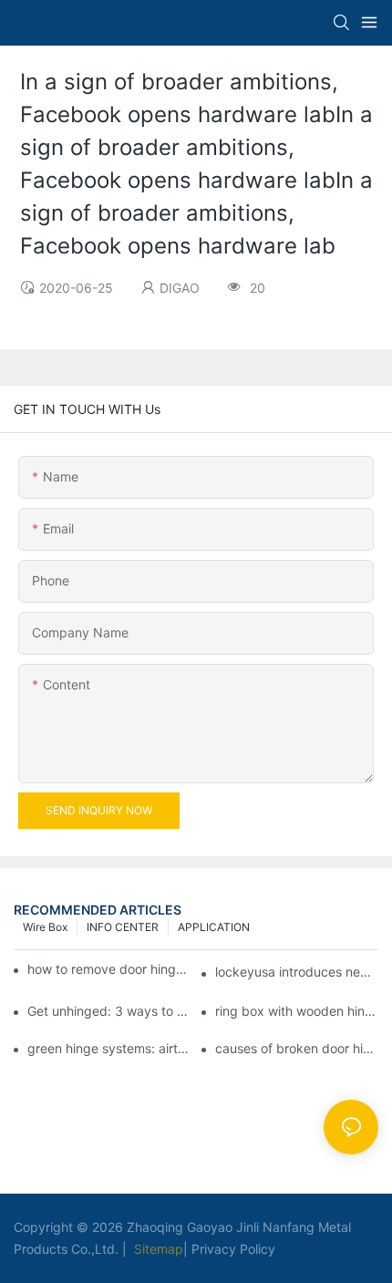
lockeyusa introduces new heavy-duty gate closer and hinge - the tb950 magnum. (296, 971)
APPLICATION (214, 927)
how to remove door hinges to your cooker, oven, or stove (109, 969)
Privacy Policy (233, 1249)
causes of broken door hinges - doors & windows (296, 1048)
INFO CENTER (123, 927)
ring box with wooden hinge (296, 1011)
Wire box (45, 927)
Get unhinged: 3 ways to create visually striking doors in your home (109, 1011)
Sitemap (156, 1249)
